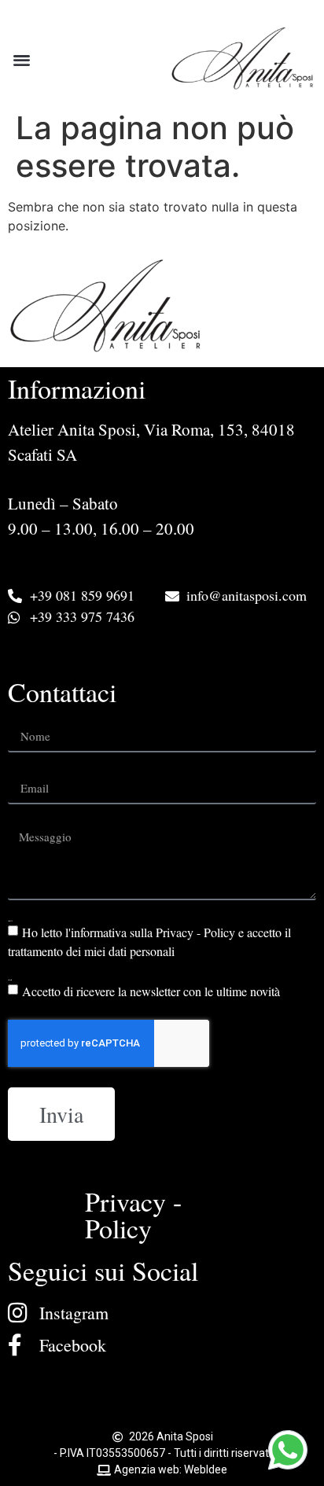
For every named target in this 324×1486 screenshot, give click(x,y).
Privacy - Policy (133, 1214)
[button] (21, 59)
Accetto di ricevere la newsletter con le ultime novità (151, 991)
